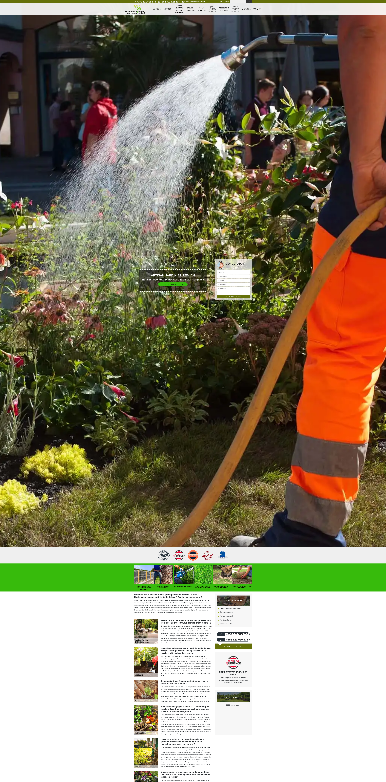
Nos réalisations (173, 284)
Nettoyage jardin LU (257, 9)
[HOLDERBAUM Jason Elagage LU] (135, 9)
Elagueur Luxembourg (157, 9)
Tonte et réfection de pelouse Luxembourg (212, 9)
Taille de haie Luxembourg (201, 9)
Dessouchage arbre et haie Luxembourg (224, 9)
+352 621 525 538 (146, 2)
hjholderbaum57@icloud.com (194, 2)
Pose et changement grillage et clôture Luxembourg (179, 9)
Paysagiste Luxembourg (246, 9)
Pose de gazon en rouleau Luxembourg (235, 9)
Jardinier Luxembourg (168, 9)
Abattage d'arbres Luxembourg (190, 9)
